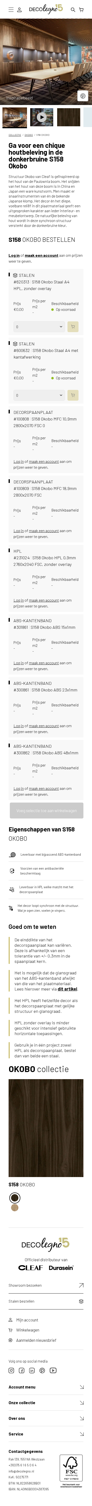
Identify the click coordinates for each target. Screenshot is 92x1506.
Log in (14, 255)
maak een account (41, 255)
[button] (14, 117)
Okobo (29, 134)
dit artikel (67, 989)
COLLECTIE (15, 134)
